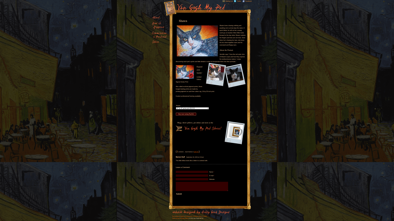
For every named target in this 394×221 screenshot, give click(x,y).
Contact (205, 216)
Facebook (248, 1)
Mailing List (229, 1)
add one (196, 152)
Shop (200, 216)
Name (211, 172)
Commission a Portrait (191, 216)
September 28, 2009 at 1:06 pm (195, 157)
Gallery (182, 216)
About (178, 216)
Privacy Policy (184, 218)
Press (173, 216)
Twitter (239, 1)
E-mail (211, 175)
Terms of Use (176, 218)
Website (212, 179)
